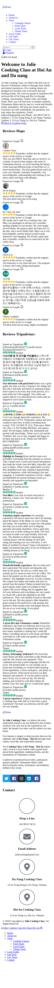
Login (8, 50)
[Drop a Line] (27, 806)
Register (10, 53)
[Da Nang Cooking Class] (27, 867)
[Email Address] (27, 836)
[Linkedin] (29, 778)
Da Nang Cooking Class (27, 879)
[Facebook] (14, 778)
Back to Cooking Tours (15, 123)
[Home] (7, 7)
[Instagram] (21, 778)
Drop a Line (27, 818)
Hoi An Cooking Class (27, 909)
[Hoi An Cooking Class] (27, 897)
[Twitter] (6, 778)
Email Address (27, 848)
